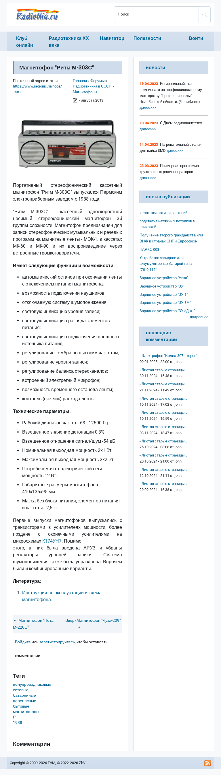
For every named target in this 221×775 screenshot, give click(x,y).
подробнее (199, 317)
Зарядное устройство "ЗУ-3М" (165, 302)
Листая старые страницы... (164, 370)
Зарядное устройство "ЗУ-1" (164, 294)
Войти (196, 38)
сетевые (20, 689)
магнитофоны (26, 711)
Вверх (71, 620)
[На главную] (58, 14)
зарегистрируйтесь (57, 642)
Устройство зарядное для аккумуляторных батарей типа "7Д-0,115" (166, 264)
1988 (17, 722)
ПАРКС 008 (149, 249)
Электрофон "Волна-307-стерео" (169, 355)
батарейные (24, 695)
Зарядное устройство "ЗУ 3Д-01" (167, 311)
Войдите (23, 642)
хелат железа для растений (163, 213)
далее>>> (148, 107)
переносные (24, 700)
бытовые (21, 706)
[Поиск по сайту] (205, 14)
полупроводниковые (32, 684)
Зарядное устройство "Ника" (164, 278)
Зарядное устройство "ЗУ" (162, 286)
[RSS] (207, 763)
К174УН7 (52, 541)
